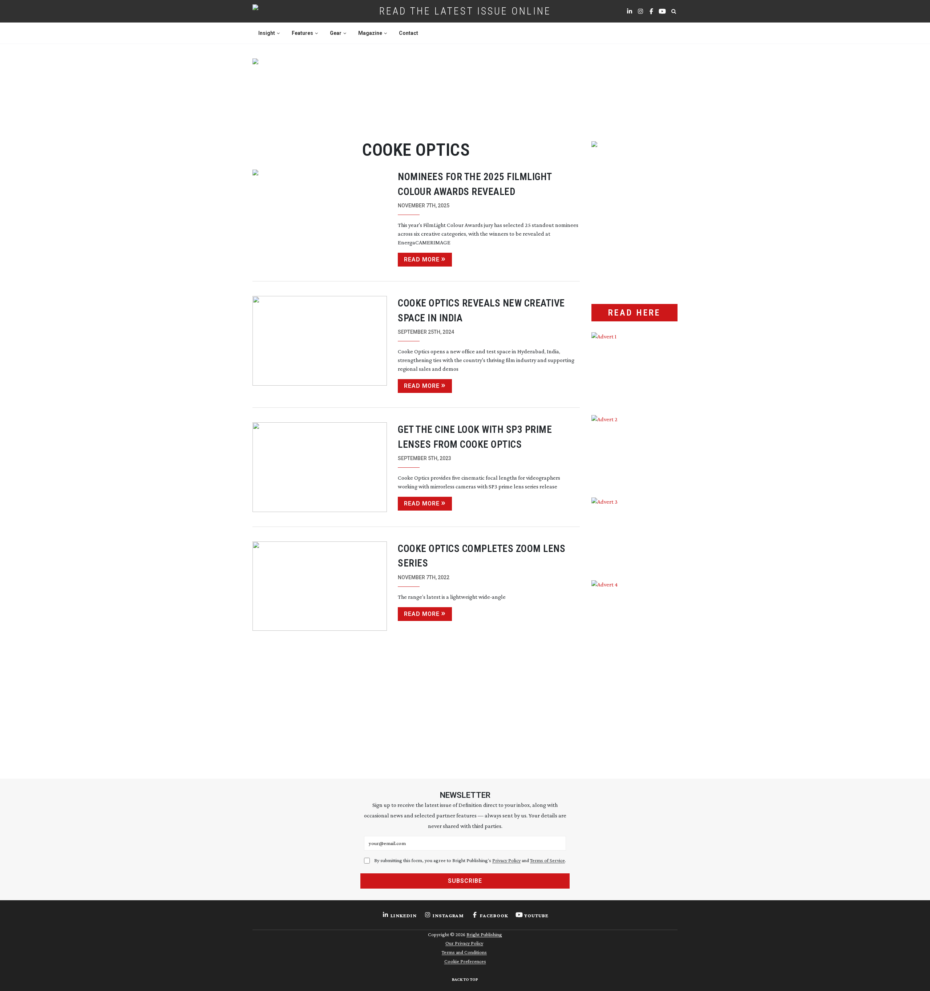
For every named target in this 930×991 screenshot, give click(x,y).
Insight (266, 33)
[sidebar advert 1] (634, 368)
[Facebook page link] (651, 11)
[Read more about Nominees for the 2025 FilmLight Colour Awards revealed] (319, 218)
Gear (335, 33)
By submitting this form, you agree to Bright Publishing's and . (470, 860)
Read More (422, 259)
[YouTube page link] (662, 11)
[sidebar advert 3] (634, 533)
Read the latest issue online (465, 11)
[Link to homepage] (278, 11)
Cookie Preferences (465, 961)
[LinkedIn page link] (629, 11)
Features (302, 33)
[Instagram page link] (640, 11)
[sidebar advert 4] (634, 666)
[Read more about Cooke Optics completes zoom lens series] (319, 586)
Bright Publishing (484, 934)
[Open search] (674, 11)
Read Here (634, 313)
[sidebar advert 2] (634, 451)
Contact (408, 33)
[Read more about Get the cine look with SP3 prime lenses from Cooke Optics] (319, 467)
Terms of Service (547, 860)
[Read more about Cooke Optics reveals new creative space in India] (319, 344)
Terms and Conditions (464, 952)
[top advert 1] (465, 91)
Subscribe (465, 880)
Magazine (370, 33)
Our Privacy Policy (464, 943)
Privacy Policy (506, 860)
